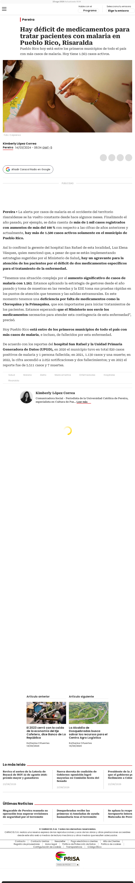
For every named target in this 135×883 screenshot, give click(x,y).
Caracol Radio (16, 9)
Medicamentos (63, 374)
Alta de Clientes (111, 841)
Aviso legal (51, 844)
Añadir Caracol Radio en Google (30, 169)
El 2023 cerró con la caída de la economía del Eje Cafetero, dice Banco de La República (46, 733)
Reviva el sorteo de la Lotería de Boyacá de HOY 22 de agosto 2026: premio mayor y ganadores (25, 774)
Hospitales (109, 374)
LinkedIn (120, 157)
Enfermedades (87, 374)
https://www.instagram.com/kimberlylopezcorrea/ (43, 143)
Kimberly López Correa (19, 144)
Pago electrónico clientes (84, 841)
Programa (90, 10)
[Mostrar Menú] (4, 9)
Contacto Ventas (40, 841)
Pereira (28, 19)
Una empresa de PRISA (67, 856)
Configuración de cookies (47, 847)
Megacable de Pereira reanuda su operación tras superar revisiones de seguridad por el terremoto (25, 813)
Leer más (82, 401)
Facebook (103, 157)
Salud (11, 374)
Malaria (27, 374)
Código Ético (94, 847)
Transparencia (74, 847)
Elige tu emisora (118, 10)
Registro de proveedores (27, 844)
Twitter (111, 157)
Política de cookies (111, 844)
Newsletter (60, 841)
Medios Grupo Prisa (67, 865)
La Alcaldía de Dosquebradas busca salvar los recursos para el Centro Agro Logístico (88, 733)
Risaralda (13, 380)
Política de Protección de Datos (79, 844)
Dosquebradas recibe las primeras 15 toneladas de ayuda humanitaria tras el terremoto (78, 813)
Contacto (20, 841)
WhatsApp (128, 157)
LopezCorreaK (39, 143)
